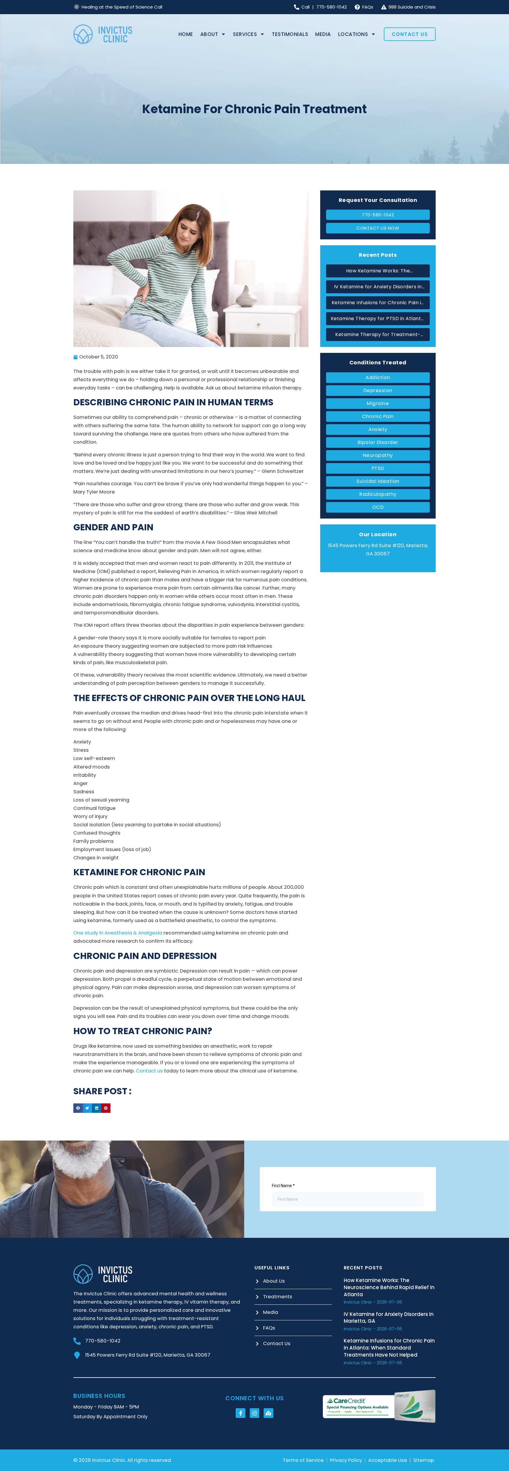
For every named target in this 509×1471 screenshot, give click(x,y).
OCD (378, 507)
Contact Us (410, 34)
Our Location (377, 534)
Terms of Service (303, 1460)
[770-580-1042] (77, 1341)
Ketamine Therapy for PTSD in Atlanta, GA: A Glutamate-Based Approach (378, 319)
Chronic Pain (378, 416)
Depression (377, 390)
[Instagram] (254, 1413)
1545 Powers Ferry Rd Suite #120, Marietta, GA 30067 (147, 1355)
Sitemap (423, 1460)
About (209, 34)
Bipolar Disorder (378, 442)
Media (323, 34)
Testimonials (290, 34)
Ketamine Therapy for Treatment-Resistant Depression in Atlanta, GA (378, 335)
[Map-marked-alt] (268, 1413)
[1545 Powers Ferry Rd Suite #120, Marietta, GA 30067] (77, 1355)
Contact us (149, 1070)
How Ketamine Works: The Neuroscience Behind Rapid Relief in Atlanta (378, 271)
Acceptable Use (387, 1460)
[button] (78, 1108)
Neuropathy (378, 455)
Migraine (378, 403)
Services (245, 34)
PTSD (378, 468)
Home (186, 34)
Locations (353, 34)
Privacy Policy (346, 1460)
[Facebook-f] (240, 1413)
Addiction (378, 377)
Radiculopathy (377, 494)
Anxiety (377, 429)
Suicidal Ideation (377, 481)
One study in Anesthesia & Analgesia (117, 932)
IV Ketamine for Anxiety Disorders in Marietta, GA (378, 287)
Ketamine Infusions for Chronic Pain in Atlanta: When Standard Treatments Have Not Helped (378, 303)
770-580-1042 (102, 1340)
